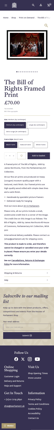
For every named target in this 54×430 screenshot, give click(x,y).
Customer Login (11, 376)
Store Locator (34, 378)
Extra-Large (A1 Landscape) (16, 132)
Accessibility (34, 413)
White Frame (41, 145)
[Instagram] (30, 360)
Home (5, 17)
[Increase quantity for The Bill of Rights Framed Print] (13, 156)
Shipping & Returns (13, 273)
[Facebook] (16, 360)
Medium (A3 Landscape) (15, 125)
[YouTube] (37, 360)
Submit (25, 335)
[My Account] (41, 5)
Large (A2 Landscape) (37, 125)
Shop (13, 17)
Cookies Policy (35, 408)
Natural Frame (25, 145)
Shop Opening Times (38, 373)
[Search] (33, 5)
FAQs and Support (12, 385)
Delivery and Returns (14, 381)
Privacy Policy (34, 399)
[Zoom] (46, 25)
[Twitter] (23, 360)
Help (6, 280)
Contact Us (33, 418)
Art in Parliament (31, 206)
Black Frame (10, 145)
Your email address (11, 321)
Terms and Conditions (38, 404)
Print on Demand (26, 17)
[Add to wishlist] (50, 3)
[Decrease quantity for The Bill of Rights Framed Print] (6, 156)
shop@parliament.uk (14, 406)
